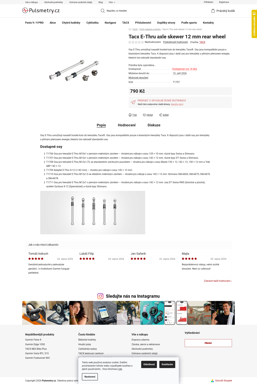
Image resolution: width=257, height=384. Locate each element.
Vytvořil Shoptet (223, 380)
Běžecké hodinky (87, 339)
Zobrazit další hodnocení (217, 280)
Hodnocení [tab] (127, 125)
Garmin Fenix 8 (33, 339)
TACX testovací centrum (91, 353)
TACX (202, 42)
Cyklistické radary (87, 348)
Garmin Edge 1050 (35, 344)
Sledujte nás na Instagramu (133, 296)
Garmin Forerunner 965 (37, 357)
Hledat (208, 343)
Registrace (224, 2)
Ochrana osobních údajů (80, 2)
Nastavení (89, 376)
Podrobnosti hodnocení (175, 42)
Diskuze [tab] (154, 125)
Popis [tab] (101, 125)
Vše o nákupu (31, 2)
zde (120, 369)
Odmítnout (149, 364)
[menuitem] (34, 23)
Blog (101, 2)
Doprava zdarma (140, 339)
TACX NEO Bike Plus (36, 348)
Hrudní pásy (84, 344)
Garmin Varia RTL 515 (37, 353)
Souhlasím (167, 364)
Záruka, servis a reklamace (146, 344)
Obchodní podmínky (53, 2)
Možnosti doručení (138, 77)
